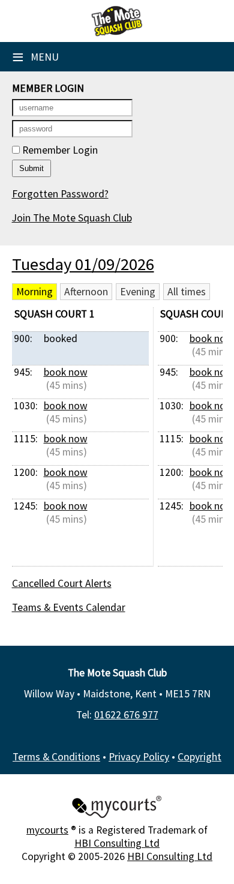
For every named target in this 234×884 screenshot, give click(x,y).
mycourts (47, 830)
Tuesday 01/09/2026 (83, 264)
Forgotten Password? (60, 193)
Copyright (199, 756)
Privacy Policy (139, 756)
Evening (137, 291)
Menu (35, 57)
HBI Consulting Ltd (117, 843)
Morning (34, 291)
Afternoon (86, 291)
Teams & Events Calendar (68, 607)
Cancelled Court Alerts (62, 583)
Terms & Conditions (56, 756)
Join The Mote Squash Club (72, 217)
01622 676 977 (126, 714)
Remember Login (59, 150)
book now (66, 372)
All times (186, 291)
